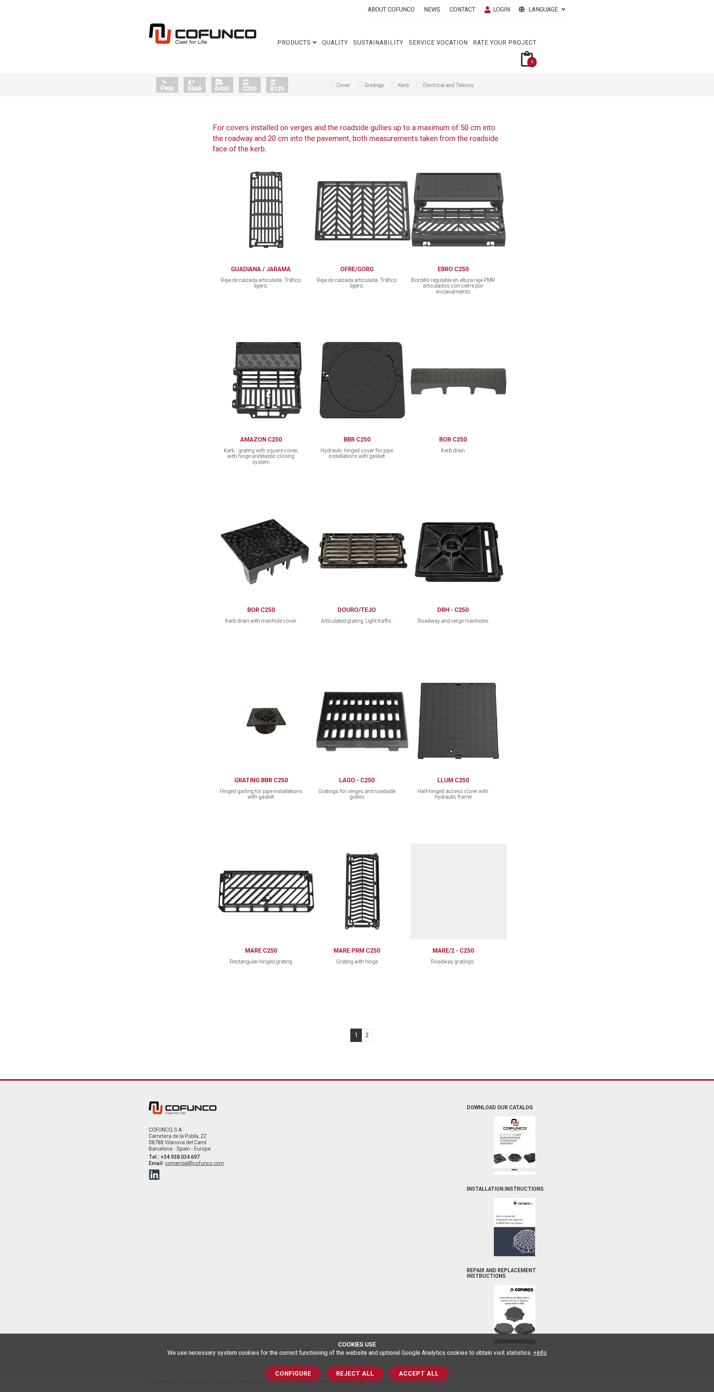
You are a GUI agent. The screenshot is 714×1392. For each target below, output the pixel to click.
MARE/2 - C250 (453, 950)
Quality (335, 42)
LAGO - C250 (356, 780)
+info (540, 1352)
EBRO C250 (453, 269)
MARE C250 (261, 950)
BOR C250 (453, 439)
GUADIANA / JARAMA (261, 269)
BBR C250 (357, 439)
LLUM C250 (453, 780)
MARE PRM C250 (357, 950)
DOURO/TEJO (357, 609)
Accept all (419, 1373)
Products (294, 42)
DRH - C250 (453, 609)
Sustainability (378, 42)
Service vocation (438, 42)
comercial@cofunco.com (194, 1163)
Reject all (355, 1373)
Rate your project (505, 42)
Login (501, 9)
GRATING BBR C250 (261, 780)
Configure (293, 1373)
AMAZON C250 (261, 439)
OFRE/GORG (357, 269)
